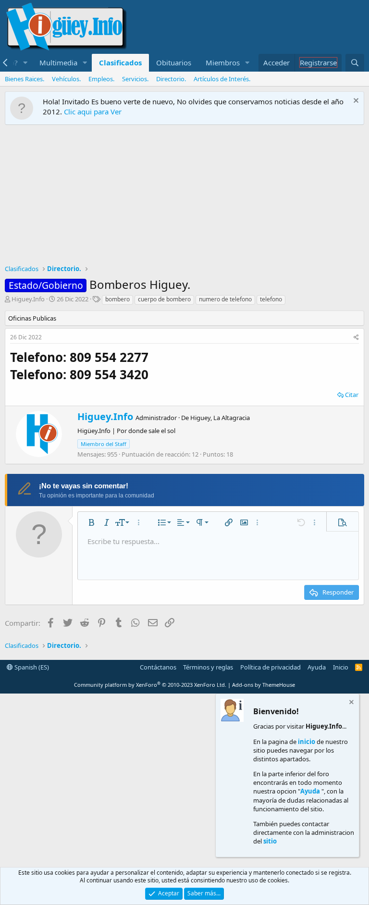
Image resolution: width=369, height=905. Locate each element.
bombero (117, 299)
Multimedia (58, 62)
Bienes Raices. (24, 78)
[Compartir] (356, 337)
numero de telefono (225, 299)
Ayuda (317, 667)
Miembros (223, 62)
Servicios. (135, 78)
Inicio (340, 667)
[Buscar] (354, 63)
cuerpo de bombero (164, 299)
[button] (25, 63)
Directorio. (171, 78)
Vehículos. (66, 78)
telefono (271, 299)
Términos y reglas (208, 667)
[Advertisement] (184, 197)
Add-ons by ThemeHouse (263, 684)
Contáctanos (158, 667)
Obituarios (173, 62)
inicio (306, 741)
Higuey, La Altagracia (220, 417)
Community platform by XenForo (150, 684)
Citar (351, 394)
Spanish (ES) (31, 667)
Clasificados (120, 62)
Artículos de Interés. (222, 78)
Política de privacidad (270, 667)
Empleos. (101, 78)
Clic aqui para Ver (93, 111)
